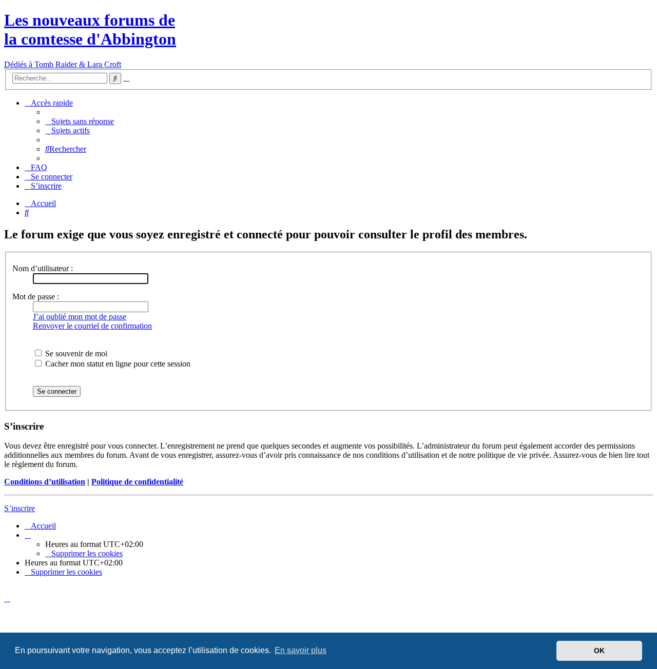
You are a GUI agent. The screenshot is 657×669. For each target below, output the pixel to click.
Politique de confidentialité (137, 481)
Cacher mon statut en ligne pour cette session (116, 363)
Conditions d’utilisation (44, 481)
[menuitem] (79, 121)
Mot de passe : (35, 296)
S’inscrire (19, 508)
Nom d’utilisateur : (42, 268)
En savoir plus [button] (300, 650)
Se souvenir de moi (75, 353)
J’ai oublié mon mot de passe (79, 316)
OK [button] (599, 650)
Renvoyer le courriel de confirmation (92, 325)
